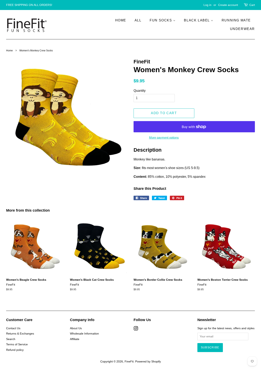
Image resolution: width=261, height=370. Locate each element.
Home (120, 20)
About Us (76, 328)
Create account (228, 5)
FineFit (129, 361)
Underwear (242, 29)
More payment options (164, 137)
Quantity (140, 90)
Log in (207, 5)
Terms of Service (17, 344)
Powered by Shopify (148, 361)
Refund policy (15, 349)
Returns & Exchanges (20, 333)
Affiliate (74, 339)
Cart (252, 5)
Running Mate (236, 20)
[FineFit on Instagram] (136, 329)
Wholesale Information (84, 333)
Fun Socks (161, 20)
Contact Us (13, 328)
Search (10, 339)
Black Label (197, 20)
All (138, 20)
